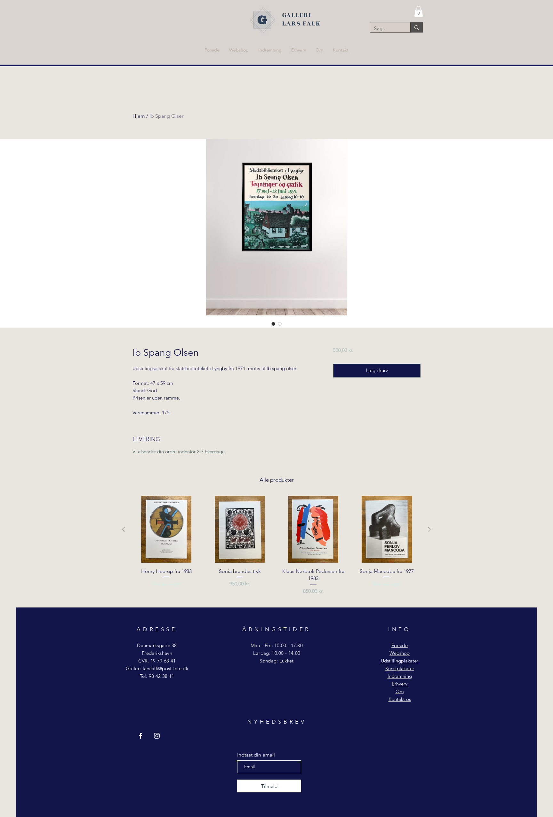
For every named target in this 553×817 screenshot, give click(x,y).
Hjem (138, 116)
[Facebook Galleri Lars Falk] (140, 736)
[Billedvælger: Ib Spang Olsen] (273, 324)
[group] (276, 549)
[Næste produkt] (429, 529)
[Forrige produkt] (123, 529)
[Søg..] (416, 27)
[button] (418, 11)
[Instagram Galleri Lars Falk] (157, 736)
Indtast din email (256, 755)
